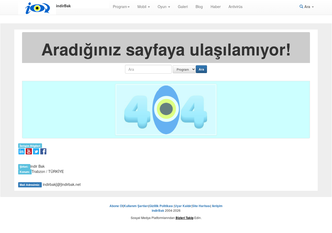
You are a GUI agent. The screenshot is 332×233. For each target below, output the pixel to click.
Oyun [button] (163, 6)
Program (120, 6)
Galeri (183, 6)
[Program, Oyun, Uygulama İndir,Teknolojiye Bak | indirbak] (37, 8)
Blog (199, 6)
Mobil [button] (142, 6)
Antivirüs (236, 6)
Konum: (25, 172)
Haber (216, 6)
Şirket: (24, 166)
